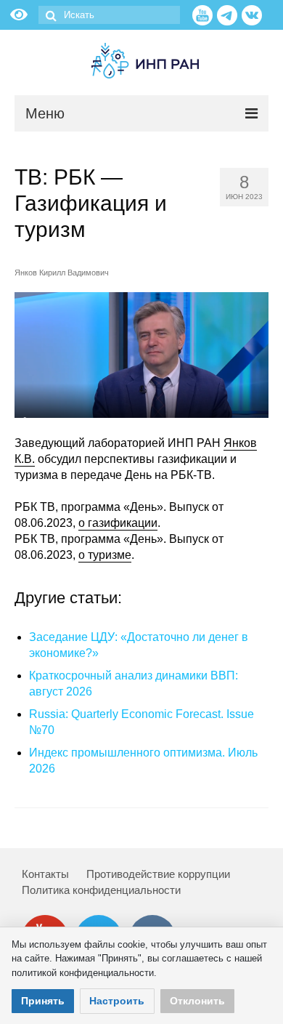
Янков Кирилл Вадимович (62, 272)
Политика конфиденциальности (101, 890)
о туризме (104, 555)
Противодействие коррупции (158, 874)
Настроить (116, 1001)
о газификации (117, 523)
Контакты (45, 874)
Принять (43, 1001)
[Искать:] (109, 15)
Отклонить (197, 1001)
